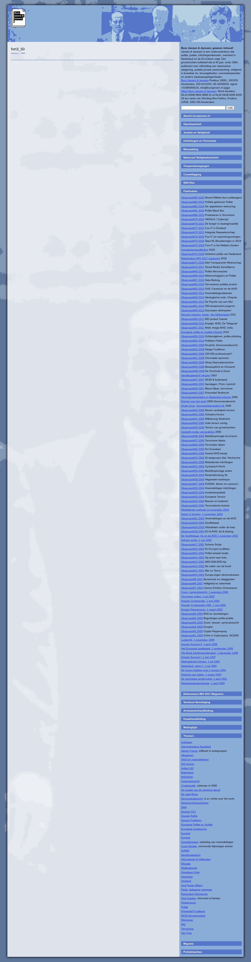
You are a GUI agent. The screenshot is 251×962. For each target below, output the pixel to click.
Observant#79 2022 (192, 219)
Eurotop (185, 837)
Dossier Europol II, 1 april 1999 (199, 644)
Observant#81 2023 (192, 210)
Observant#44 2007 (192, 392)
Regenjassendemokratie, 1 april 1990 (203, 683)
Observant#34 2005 (192, 453)
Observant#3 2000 (192, 626)
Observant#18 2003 (192, 531)
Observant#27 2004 (192, 483)
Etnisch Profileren (191, 820)
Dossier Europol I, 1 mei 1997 (198, 657)
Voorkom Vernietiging (196, 702)
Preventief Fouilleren (193, 911)
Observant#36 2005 (192, 444)
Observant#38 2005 (192, 436)
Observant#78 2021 (192, 223)
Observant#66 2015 (192, 284)
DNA (184, 807)
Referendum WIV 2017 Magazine (203, 693)
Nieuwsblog (190, 149)
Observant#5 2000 (192, 618)
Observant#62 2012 (192, 301)
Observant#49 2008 (192, 366)
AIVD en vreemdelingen (195, 759)
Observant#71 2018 (192, 262)
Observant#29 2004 (192, 475)
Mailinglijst (190, 727)
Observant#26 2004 (192, 488)
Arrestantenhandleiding (194, 249)
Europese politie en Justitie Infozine (201, 332)
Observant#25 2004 (192, 492)
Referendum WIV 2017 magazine (200, 258)
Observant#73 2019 (192, 245)
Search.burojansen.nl (196, 115)
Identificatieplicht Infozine (195, 375)
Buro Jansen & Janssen (195, 80)
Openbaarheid (192, 124)
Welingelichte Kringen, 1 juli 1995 (200, 661)
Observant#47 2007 (192, 379)
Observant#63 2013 (192, 297)
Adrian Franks (189, 750)
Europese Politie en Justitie (197, 824)
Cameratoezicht (190, 781)
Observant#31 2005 (192, 466)
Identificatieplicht (190, 855)
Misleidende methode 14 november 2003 (205, 509)
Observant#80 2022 (192, 215)
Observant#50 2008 (192, 362)
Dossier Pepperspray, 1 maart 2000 (202, 609)
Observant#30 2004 (192, 470)
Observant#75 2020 (192, 236)
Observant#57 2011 (192, 327)
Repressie (187, 919)
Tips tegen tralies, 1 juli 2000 (197, 596)
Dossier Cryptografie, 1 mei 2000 (200, 600)
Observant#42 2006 (192, 414)
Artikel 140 (187, 768)
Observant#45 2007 (192, 388)
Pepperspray (188, 902)
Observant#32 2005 (192, 462)
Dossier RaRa (189, 815)
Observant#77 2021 (192, 228)
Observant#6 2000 (192, 613)
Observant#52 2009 (192, 353)
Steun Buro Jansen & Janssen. (199, 91)
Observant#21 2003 (192, 518)
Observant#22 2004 (192, 505)
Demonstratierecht (192, 798)
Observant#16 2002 (192, 548)
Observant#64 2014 (192, 293)
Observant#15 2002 (192, 553)
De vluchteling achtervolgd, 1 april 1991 (204, 678)
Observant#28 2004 (192, 479)
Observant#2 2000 (192, 631)
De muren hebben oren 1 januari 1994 (203, 670)
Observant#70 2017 (192, 267)
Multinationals (189, 867)
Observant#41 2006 (192, 418)
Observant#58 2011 (192, 323)
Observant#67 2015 (192, 280)
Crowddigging (192, 174)
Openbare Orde (190, 872)
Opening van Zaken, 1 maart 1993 (201, 674)
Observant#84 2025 (192, 197)
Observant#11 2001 (192, 570)
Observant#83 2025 (192, 201)
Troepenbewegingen (196, 165)
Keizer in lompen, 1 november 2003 (202, 514)
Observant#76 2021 (192, 232)
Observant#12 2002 (192, 566)
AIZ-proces (187, 763)
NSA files (189, 182)
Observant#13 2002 (192, 561)
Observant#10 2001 (192, 574)
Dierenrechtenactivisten (195, 802)
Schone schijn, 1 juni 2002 (196, 540)
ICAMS (185, 850)
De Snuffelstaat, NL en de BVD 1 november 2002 (209, 535)
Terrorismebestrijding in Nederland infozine (206, 397)
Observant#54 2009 (192, 345)
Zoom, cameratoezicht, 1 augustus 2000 (204, 592)
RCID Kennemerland (193, 915)
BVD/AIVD (187, 776)
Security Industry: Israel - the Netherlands (205, 314)
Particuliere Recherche (194, 894)
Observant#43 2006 (192, 410)
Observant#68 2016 (192, 275)
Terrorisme (187, 928)
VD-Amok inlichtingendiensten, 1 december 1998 (209, 652)
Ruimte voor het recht (193, 401)
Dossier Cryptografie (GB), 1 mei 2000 (203, 605)
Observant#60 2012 (192, 310)
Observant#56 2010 (192, 336)
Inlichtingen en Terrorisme (199, 140)
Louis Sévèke (189, 846)
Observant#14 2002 (192, 557)
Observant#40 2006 (192, 423)
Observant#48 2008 (192, 371)
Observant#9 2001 (192, 579)
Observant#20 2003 (192, 522)
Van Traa (186, 932)
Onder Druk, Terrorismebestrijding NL (203, 405)
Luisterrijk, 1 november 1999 (197, 639)
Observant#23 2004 (192, 501)
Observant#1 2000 (192, 635)
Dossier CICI (188, 811)
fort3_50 (18, 49)
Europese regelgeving (194, 828)
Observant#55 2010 (192, 340)
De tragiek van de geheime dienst (200, 790)
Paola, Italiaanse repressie (196, 889)
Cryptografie (188, 785)
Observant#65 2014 (192, 288)
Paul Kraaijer (188, 898)
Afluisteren (187, 755)
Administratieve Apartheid (196, 746)
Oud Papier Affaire (191, 885)
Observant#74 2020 (192, 240)
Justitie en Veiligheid (196, 132)
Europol (185, 833)
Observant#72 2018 (192, 253)
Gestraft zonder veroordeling (198, 431)
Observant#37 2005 (192, 440)
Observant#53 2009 (192, 349)
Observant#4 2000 (192, 622)
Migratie (186, 863)
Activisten (186, 742)
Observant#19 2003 (192, 527)
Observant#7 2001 (192, 587)
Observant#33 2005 (192, 457)
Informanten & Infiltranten (196, 859)
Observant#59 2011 (192, 319)
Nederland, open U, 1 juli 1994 (199, 665)
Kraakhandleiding (194, 718)
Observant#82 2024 (192, 206)
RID (183, 924)
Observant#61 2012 (192, 305)
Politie (184, 907)
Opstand (186, 880)
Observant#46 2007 (192, 384)
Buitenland (187, 772)
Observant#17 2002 (192, 544)
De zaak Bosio (189, 794)
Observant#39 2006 (192, 427)
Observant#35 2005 (192, 449)
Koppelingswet (189, 842)
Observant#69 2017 (192, 271)
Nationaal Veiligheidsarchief (200, 157)
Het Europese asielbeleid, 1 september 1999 (207, 648)
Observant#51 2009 (192, 358)
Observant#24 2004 (192, 496)
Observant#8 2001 (192, 583)
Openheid (187, 876)
